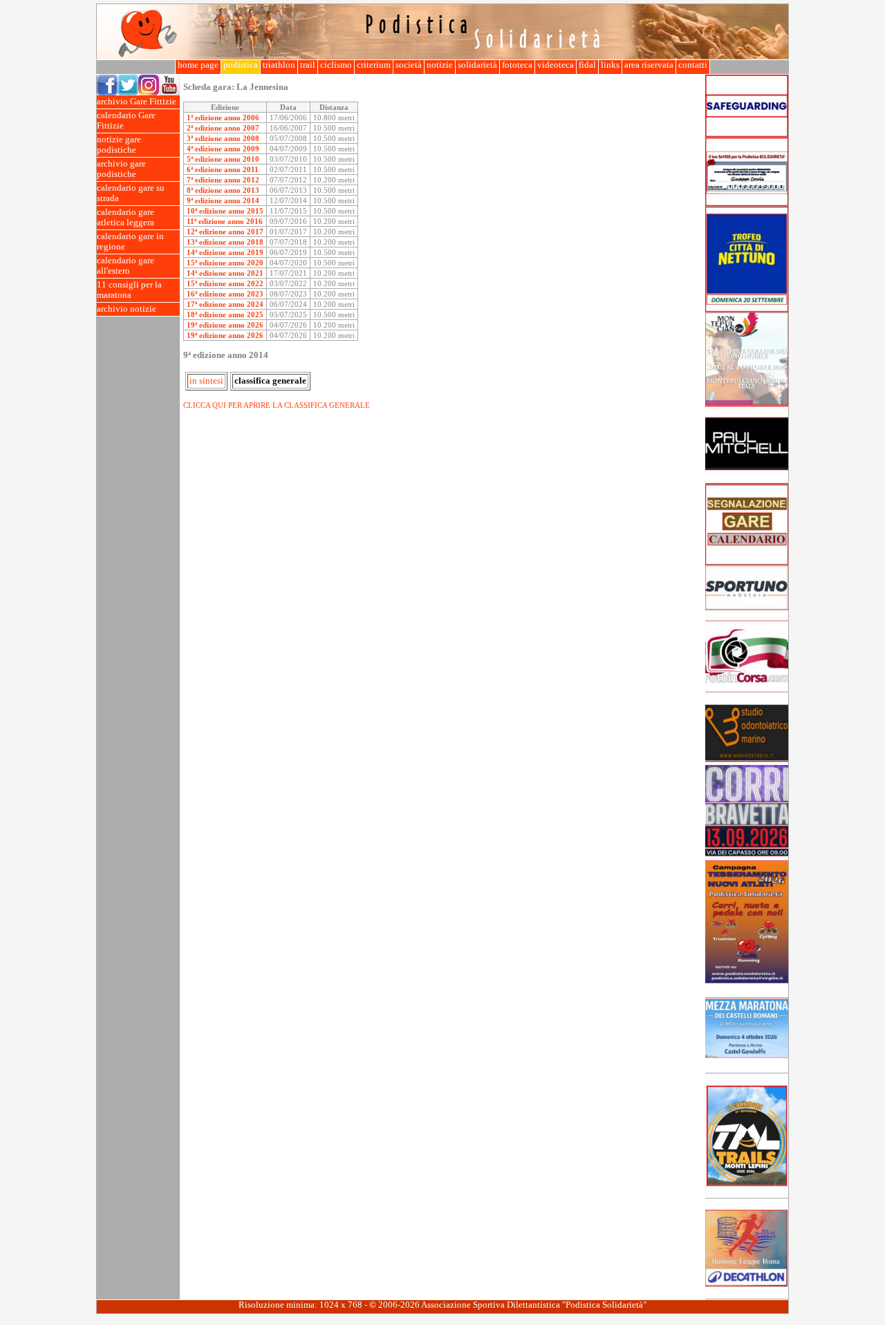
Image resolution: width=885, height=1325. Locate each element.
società (408, 65)
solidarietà (477, 65)
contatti (692, 65)
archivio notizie (126, 309)
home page (198, 65)
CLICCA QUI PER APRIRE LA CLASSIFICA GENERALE (276, 405)
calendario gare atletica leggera (125, 217)
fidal (587, 65)
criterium (374, 65)
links (610, 65)
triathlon (279, 65)
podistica (240, 65)
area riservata (649, 65)
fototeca (517, 65)
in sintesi (206, 381)
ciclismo (336, 65)
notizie (440, 65)
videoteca (555, 65)
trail (307, 65)
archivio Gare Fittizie (136, 101)
